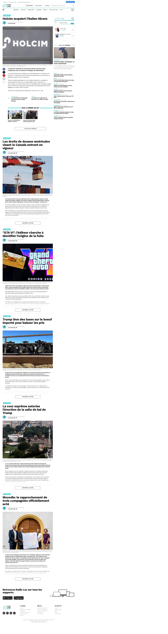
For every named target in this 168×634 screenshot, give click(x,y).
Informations (40, 612)
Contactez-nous (12, 2)
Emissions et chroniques (25, 609)
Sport (56, 612)
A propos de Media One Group (24, 2)
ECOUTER (30, 5)
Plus (61, 9)
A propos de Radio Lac (25, 612)
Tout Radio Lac (40, 613)
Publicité (5, 2)
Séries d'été (31, 9)
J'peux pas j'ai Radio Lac (42, 610)
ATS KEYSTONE (11, 23)
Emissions (15, 9)
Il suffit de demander (42, 609)
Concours (38, 9)
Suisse (56, 610)
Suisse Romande (58, 609)
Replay (47, 5)
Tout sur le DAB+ (53, 9)
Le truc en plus (58, 613)
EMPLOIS (21, 615)
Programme (39, 5)
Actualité (23, 9)
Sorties (45, 9)
